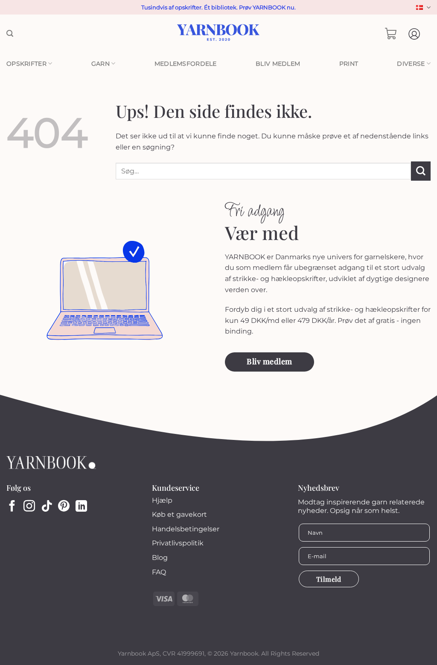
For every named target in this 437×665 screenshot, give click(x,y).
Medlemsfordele (185, 63)
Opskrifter (26, 63)
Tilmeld (328, 578)
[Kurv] (391, 34)
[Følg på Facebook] (12, 507)
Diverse (411, 63)
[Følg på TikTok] (46, 507)
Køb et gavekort (179, 514)
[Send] (421, 171)
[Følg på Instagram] (29, 507)
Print (348, 63)
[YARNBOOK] (219, 34)
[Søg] (9, 33)
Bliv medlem (278, 63)
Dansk (422, 7)
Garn (100, 63)
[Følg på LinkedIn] (81, 507)
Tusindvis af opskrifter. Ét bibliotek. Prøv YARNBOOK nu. (218, 7)
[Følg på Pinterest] (64, 507)
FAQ (159, 572)
